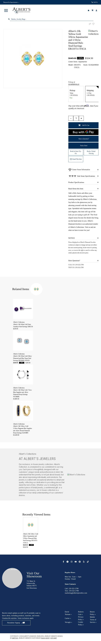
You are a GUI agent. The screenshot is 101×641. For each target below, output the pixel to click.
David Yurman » (68, 613)
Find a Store (83, 145)
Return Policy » (93, 613)
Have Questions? (74, 261)
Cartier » (68, 618)
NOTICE (71, 238)
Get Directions (32, 588)
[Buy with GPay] (83, 132)
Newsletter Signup (13, 623)
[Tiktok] (88, 562)
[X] (68, 562)
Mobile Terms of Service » (93, 619)
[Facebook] (63, 562)
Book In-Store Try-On (75, 152)
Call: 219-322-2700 (71, 588)
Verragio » (68, 622)
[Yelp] (84, 562)
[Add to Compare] (90, 24)
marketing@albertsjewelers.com (76, 593)
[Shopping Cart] (93, 10)
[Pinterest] (80, 562)
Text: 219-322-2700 (72, 591)
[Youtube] (76, 562)
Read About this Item (75, 189)
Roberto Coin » (81, 613)
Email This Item (77, 159)
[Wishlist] (89, 10)
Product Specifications (76, 182)
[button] (6, 10)
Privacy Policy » (81, 618)
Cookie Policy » (81, 623)
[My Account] (96, 10)
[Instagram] (72, 562)
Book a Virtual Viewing (91, 152)
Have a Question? (84, 139)
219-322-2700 (79, 265)
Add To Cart (85, 125)
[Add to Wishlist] (94, 24)
